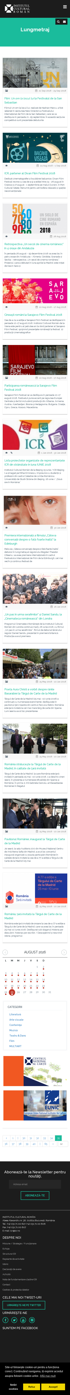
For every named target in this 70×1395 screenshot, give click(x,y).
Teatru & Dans (17, 1035)
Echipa (6, 1248)
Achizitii (7, 1274)
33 (44, 1138)
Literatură (15, 1014)
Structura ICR (9, 1254)
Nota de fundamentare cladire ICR (20, 1279)
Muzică (13, 1030)
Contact (6, 1284)
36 (6, 1144)
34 (51, 1138)
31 (31, 1138)
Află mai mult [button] (48, 1375)
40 (34, 1144)
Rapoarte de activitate (13, 1259)
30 (23, 1138)
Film (11, 1041)
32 (37, 1138)
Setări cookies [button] (13, 1386)
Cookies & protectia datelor (16, 1289)
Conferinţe (15, 1025)
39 (27, 1144)
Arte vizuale (16, 1019)
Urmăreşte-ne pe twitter (24, 1305)
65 (46, 1144)
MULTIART (15, 1046)
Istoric (5, 1264)
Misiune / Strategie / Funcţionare (19, 1243)
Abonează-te (35, 1195)
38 (20, 1144)
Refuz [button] (31, 1386)
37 (13, 1144)
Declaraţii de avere (12, 1269)
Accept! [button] (53, 1386)
